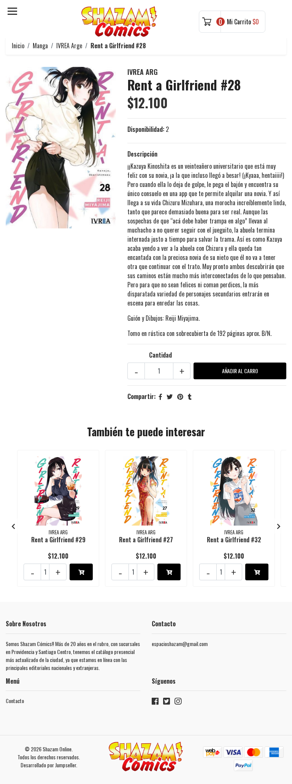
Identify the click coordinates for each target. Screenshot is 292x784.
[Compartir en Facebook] (160, 396)
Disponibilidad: (145, 129)
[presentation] (13, 526)
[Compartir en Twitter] (170, 396)
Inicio (18, 45)
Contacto (15, 701)
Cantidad (160, 355)
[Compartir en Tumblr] (190, 396)
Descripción (142, 153)
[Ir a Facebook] (155, 702)
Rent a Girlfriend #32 (234, 539)
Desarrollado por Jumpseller (48, 765)
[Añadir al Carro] (81, 572)
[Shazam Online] (119, 21)
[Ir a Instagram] (178, 702)
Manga (40, 45)
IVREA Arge (69, 45)
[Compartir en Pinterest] (180, 396)
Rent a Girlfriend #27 (146, 539)
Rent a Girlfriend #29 (58, 539)
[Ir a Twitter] (166, 702)
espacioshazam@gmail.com (180, 644)
